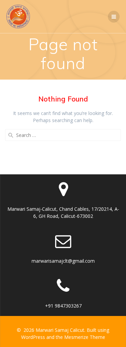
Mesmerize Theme (84, 337)
